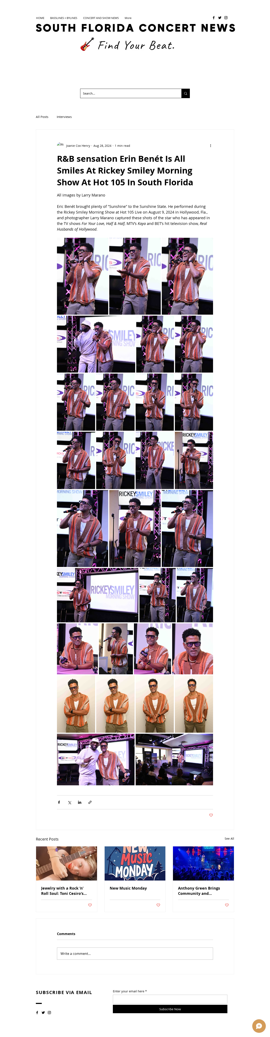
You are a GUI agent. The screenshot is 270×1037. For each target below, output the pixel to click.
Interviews (64, 117)
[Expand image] (82, 276)
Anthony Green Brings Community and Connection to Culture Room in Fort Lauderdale (202, 891)
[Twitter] (220, 18)
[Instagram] (226, 18)
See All (229, 839)
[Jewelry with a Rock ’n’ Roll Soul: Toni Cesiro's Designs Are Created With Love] (66, 863)
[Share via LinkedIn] (80, 802)
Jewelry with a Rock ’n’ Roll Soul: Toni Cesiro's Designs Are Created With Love (65, 891)
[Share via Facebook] (59, 802)
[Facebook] (214, 18)
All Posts (42, 117)
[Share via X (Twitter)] (69, 802)
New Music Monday (128, 888)
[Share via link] (90, 802)
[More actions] (210, 145)
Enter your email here (128, 991)
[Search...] (185, 93)
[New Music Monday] (135, 863)
